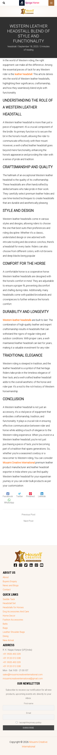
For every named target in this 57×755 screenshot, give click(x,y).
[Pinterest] (36, 565)
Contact (7, 589)
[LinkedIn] (31, 565)
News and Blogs (11, 585)
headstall (12, 46)
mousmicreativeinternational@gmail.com (23, 678)
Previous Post (28, 515)
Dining (5, 636)
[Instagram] (20, 565)
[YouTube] (41, 565)
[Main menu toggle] (51, 3)
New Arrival (8, 640)
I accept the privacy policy (30, 722)
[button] (4, 3)
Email (28, 713)
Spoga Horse (32, 2)
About (6, 577)
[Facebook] (15, 565)
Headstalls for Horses (13, 607)
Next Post (28, 521)
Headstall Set (9, 603)
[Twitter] (26, 565)
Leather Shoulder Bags (14, 632)
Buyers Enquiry (10, 581)
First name (28, 703)
